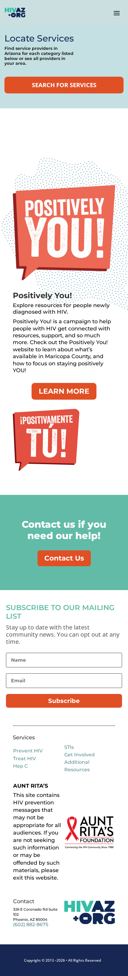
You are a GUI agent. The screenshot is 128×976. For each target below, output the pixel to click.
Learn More (64, 391)
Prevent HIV (28, 751)
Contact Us (64, 558)
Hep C (20, 766)
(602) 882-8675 (30, 924)
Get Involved (79, 755)
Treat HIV (24, 758)
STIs (69, 747)
